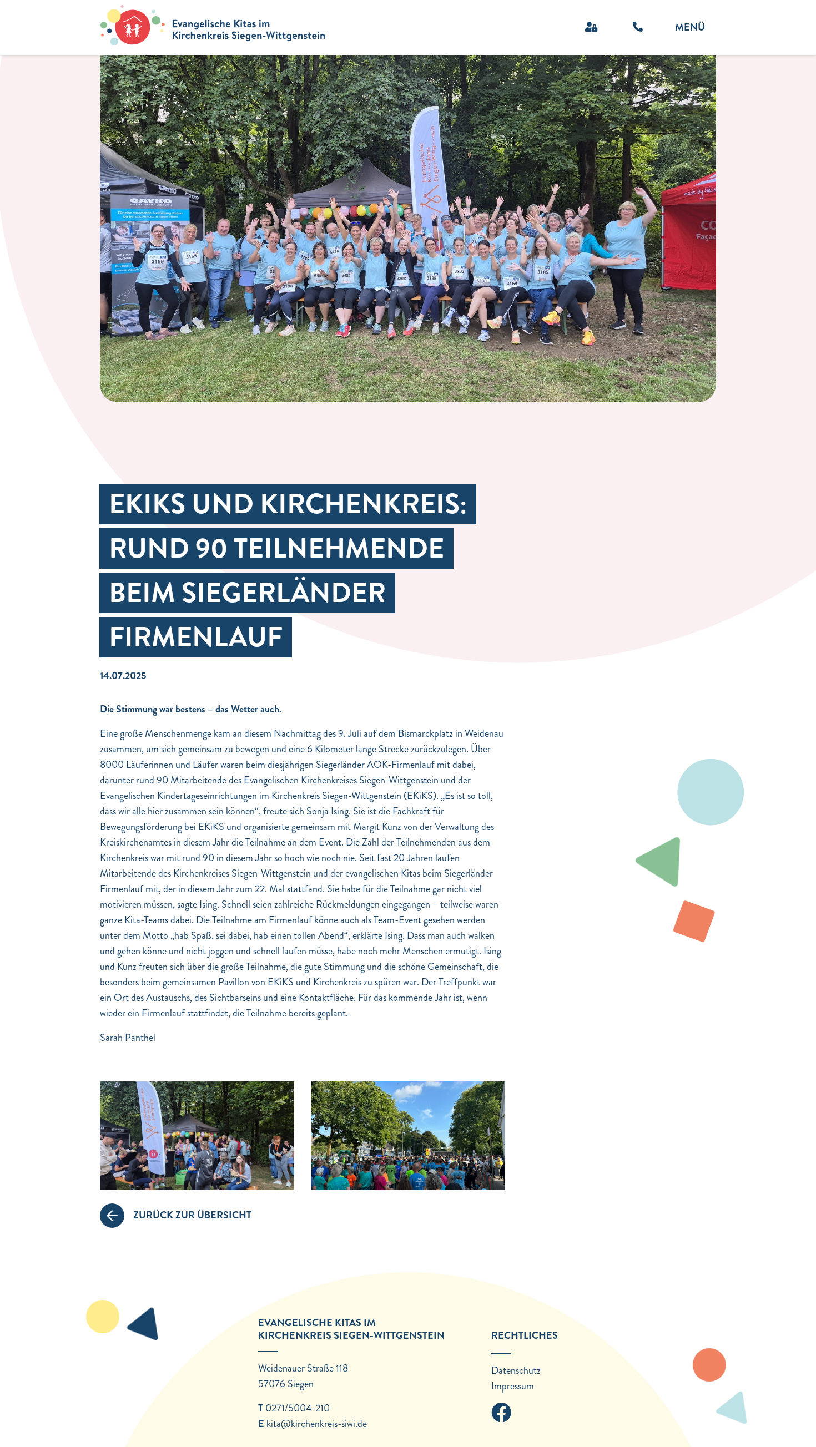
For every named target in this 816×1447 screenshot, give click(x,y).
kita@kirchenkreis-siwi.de (316, 1423)
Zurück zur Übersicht (192, 1215)
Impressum (512, 1386)
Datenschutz (516, 1370)
